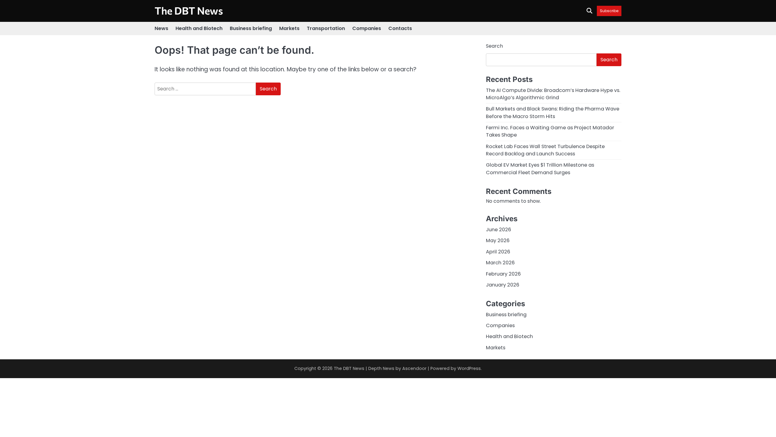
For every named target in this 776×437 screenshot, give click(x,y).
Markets (289, 28)
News (161, 28)
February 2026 (503, 273)
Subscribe (609, 11)
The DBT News (189, 10)
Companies (366, 28)
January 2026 (502, 284)
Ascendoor (414, 368)
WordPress (469, 368)
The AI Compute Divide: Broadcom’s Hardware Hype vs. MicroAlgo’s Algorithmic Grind (553, 94)
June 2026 (498, 229)
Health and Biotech (199, 28)
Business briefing (251, 28)
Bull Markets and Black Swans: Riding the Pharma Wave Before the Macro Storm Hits (552, 112)
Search (494, 45)
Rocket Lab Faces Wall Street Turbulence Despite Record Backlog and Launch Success (545, 150)
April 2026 (498, 251)
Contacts (400, 28)
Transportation (326, 28)
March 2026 (500, 262)
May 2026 (498, 240)
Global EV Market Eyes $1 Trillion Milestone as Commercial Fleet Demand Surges (540, 168)
